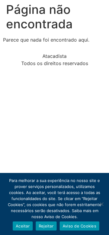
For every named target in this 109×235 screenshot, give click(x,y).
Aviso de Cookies (79, 226)
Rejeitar (46, 226)
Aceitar (23, 226)
